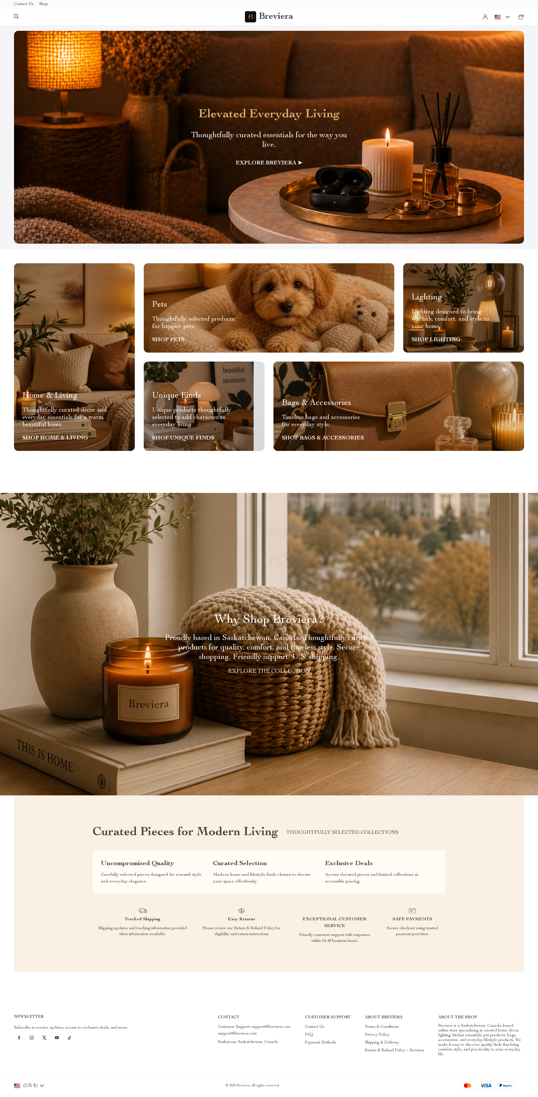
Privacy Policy (377, 1035)
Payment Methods (320, 1043)
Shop (43, 4)
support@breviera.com (237, 1034)
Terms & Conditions (381, 1027)
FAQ (309, 1035)
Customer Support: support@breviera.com (254, 1027)
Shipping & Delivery (382, 1043)
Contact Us (24, 4)
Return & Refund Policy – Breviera (394, 1050)
